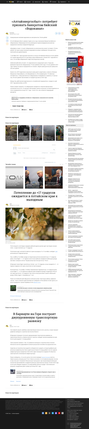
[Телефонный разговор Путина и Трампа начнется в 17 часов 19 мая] (54, 177)
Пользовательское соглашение (75, 424)
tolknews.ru (72, 399)
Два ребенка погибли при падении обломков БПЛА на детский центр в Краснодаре (75, 159)
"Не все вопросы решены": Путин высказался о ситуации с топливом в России (75, 260)
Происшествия (37, 1)
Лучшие (19, 152)
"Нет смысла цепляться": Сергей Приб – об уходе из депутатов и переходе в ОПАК (75, 201)
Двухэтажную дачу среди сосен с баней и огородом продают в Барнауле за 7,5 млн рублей (75, 139)
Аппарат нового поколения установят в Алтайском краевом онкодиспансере (75, 255)
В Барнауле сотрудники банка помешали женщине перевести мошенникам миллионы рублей (75, 110)
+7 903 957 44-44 (72, 413)
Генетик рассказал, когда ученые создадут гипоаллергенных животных (75, 246)
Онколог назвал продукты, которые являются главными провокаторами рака (74, 232)
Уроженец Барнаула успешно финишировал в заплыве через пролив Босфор (75, 154)
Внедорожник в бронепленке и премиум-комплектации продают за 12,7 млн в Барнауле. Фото (75, 165)
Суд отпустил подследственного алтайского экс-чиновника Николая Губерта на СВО (75, 115)
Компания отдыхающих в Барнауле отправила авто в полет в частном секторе (76, 144)
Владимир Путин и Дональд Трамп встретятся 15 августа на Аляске (34, 184)
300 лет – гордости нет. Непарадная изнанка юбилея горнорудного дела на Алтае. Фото (75, 191)
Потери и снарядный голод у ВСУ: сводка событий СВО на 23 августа (75, 251)
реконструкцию (46, 357)
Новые (14, 152)
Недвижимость (63, 1)
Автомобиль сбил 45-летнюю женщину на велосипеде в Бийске (75, 48)
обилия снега (37, 282)
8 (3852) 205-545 (72, 416)
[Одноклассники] (62, 33)
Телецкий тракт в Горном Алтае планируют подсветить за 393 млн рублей (75, 196)
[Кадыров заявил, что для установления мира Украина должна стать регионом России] (14, 177)
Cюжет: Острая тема (17, 106)
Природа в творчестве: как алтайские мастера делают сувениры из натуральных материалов (74, 180)
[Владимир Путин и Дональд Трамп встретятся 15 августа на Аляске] (34, 177)
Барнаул (12, 381)
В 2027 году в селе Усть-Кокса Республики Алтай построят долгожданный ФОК (74, 130)
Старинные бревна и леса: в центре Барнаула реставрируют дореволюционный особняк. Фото (76, 186)
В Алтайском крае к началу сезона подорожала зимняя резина (34, 288)
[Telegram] (56, 33)
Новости (20, 1)
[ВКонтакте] (59, 33)
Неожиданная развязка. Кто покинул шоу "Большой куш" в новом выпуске (74, 52)
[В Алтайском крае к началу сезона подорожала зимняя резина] (13, 289)
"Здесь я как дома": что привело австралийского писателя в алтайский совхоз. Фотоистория (75, 217)
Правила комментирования (75, 425)
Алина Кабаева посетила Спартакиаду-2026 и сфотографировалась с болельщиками (73, 89)
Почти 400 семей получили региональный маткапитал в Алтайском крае (74, 241)
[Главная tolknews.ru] (11, 2)
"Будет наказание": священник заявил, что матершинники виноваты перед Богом (75, 275)
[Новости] (24, 110)
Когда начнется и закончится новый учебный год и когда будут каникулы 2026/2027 (75, 212)
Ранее (24, 152)
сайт (56, 251)
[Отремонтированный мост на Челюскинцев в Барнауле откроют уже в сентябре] (12, 374)
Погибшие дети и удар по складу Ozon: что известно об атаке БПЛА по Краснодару (75, 120)
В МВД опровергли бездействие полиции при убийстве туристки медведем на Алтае (75, 270)
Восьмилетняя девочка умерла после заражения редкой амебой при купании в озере (75, 100)
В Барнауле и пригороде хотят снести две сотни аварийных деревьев (74, 175)
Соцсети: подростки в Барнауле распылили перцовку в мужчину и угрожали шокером (75, 149)
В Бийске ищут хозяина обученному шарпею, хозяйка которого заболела (74, 265)
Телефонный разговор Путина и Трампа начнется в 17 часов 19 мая (53, 184)
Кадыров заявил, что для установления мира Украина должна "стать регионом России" (13, 183)
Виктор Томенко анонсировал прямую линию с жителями (74, 135)
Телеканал (29, 1)
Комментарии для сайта (50, 162)
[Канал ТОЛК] (31, 110)
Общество (11, 205)
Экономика (54, 1)
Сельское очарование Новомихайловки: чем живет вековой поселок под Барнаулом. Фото (75, 226)
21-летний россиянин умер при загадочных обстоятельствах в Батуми (75, 105)
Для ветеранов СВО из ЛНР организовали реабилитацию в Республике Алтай (75, 95)
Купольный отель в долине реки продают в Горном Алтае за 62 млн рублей (75, 206)
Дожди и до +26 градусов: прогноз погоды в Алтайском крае (75, 221)
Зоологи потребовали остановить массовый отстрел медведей (75, 236)
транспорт (18, 381)
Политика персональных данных (76, 423)
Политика (46, 1)
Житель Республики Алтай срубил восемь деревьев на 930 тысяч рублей (75, 43)
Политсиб (11, 34)
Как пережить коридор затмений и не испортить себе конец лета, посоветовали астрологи (75, 170)
